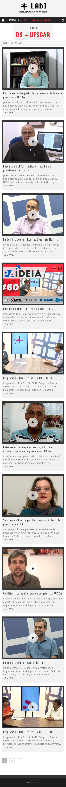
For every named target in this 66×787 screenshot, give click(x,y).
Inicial (4, 43)
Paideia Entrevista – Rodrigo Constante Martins (30, 239)
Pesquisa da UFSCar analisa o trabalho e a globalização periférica (27, 168)
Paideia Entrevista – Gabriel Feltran (23, 663)
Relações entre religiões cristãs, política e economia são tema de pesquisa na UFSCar (27, 449)
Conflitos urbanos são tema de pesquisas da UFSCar (32, 593)
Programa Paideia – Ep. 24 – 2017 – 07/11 (27, 732)
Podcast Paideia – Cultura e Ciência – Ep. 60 (28, 309)
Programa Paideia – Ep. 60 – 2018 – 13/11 (27, 378)
